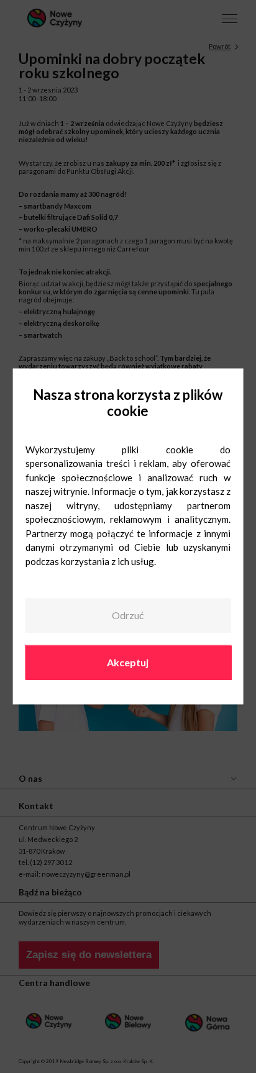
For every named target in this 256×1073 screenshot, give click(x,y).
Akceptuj (128, 662)
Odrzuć (128, 615)
